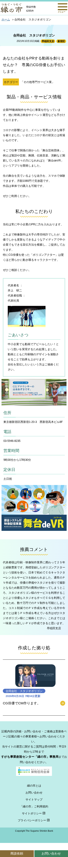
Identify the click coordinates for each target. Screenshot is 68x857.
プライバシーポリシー (32, 820)
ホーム (6, 19)
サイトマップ (34, 799)
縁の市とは (34, 785)
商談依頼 (16, 853)
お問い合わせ (34, 792)
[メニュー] (62, 6)
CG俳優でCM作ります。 (21, 703)
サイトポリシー (32, 813)
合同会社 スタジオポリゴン (24, 691)
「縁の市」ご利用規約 (34, 806)
